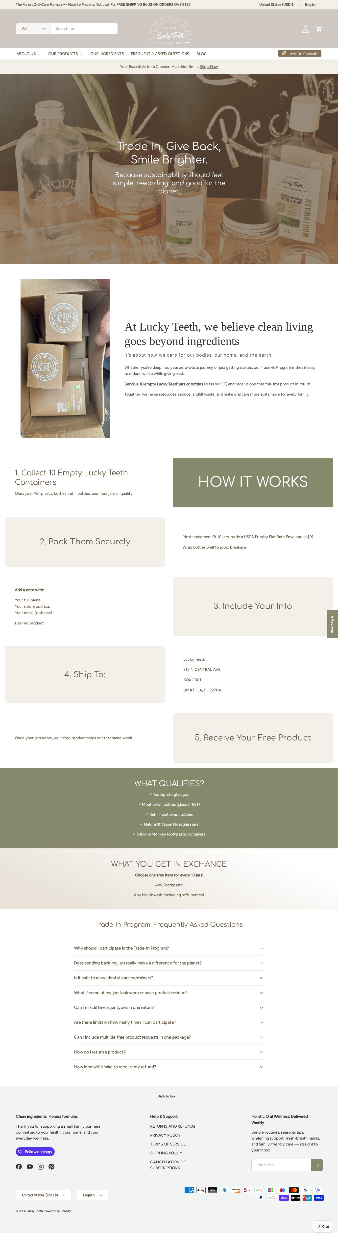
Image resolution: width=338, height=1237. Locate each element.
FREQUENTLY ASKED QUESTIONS (160, 53)
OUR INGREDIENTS (107, 53)
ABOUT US (26, 53)
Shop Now (208, 66)
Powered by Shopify (57, 1211)
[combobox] (67, 28)
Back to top (166, 1096)
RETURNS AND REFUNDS (172, 1126)
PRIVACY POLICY (165, 1135)
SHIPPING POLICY (166, 1153)
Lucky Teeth (35, 1211)
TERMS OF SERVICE (168, 1144)
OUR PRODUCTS (63, 53)
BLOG (201, 53)
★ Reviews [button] (332, 624)
